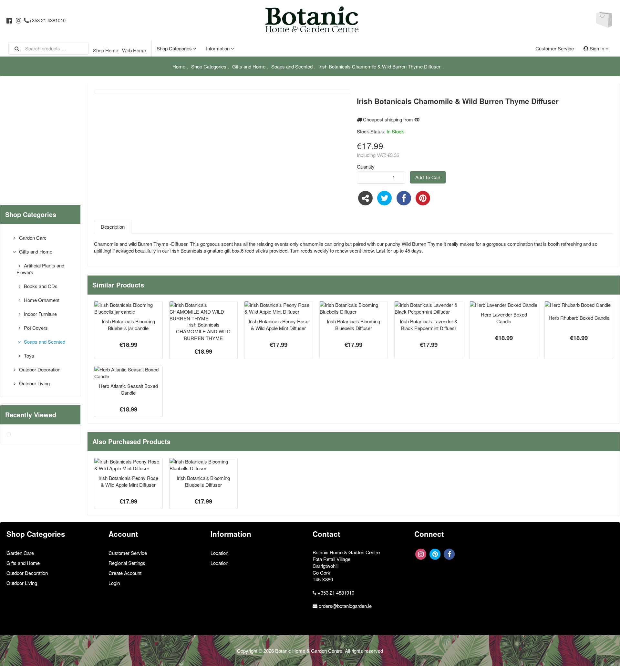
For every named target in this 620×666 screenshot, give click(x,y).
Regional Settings (126, 562)
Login (114, 582)
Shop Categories (175, 48)
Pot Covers (35, 327)
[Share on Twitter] (384, 197)
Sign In (596, 48)
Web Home (134, 50)
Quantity (366, 166)
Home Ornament (41, 300)
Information (218, 48)
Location (219, 552)
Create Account (124, 572)
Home (178, 66)
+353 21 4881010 (47, 20)
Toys (28, 355)
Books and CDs (40, 286)
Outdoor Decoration (39, 369)
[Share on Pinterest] (423, 197)
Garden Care (32, 237)
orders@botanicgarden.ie (345, 605)
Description (113, 226)
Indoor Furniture (40, 313)
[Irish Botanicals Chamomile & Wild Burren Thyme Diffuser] (9, 434)
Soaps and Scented (292, 66)
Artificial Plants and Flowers (40, 269)
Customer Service (554, 48)
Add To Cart (427, 177)
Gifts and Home (248, 66)
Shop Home (105, 50)
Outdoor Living (34, 383)
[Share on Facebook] (403, 197)
